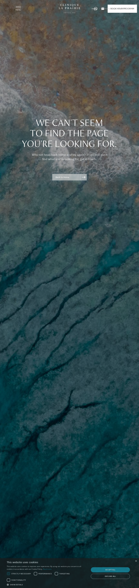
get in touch (88, 159)
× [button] (136, 561)
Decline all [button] (110, 576)
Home (94, 8)
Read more (47, 569)
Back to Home (62, 177)
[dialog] (69, 573)
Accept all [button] (110, 570)
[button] (47, 584)
